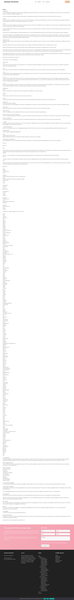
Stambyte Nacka (43, 588)
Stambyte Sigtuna (44, 579)
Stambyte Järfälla (44, 568)
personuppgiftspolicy (63, 542)
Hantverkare (57, 559)
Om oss (39, 591)
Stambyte (39, 556)
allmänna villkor (57, 542)
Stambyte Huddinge (44, 561)
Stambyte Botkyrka (44, 559)
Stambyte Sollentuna (44, 580)
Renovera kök (57, 557)
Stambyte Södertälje (44, 564)
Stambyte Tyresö (43, 565)
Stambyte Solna (43, 581)
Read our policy (52, 598)
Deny (47, 598)
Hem (39, 555)
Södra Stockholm (42, 557)
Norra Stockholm (42, 576)
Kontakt (67, 1)
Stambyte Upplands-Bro (45, 570)
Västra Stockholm (42, 566)
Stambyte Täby (43, 583)
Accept (45, 598)
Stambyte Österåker (44, 590)
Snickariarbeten (57, 556)
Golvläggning (57, 561)
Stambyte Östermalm (44, 575)
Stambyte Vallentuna (44, 585)
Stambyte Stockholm (11, 2)
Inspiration (40, 593)
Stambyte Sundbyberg (44, 569)
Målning (56, 555)
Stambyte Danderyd (44, 578)
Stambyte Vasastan (44, 574)
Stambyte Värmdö (44, 589)
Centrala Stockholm (43, 571)
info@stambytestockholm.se (11, 559)
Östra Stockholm (42, 586)
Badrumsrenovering (58, 560)
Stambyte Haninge (44, 560)
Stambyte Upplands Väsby (45, 584)
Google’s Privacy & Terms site (39, 598)
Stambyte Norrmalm (44, 573)
